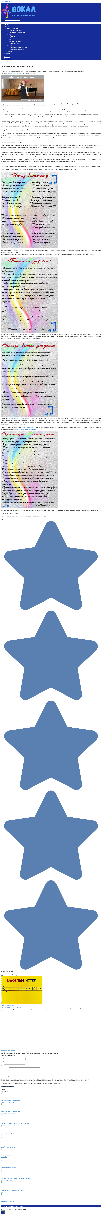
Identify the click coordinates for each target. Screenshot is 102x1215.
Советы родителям (16, 30)
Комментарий (5, 1077)
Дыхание (13, 38)
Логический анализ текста (8, 1167)
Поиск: (3, 20)
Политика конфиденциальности (13, 1206)
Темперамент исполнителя (8, 1146)
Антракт (9, 45)
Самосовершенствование (15, 41)
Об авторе (7, 53)
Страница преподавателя (17, 32)
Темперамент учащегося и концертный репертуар (15, 1052)
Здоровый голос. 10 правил (9, 1134)
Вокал (9, 34)
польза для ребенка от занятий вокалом (19, 418)
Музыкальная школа (13, 28)
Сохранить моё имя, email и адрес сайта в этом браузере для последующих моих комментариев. (31, 1083)
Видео (9, 40)
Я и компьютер (14, 43)
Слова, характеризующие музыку (11, 1111)
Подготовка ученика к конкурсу (10, 1100)
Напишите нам (8, 59)
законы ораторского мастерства (26, 429)
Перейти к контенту (6, 1)
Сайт (2, 1065)
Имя (2, 1059)
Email (3, 1062)
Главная (6, 24)
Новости (9, 51)
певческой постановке (28, 427)
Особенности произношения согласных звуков (15, 1123)
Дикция (12, 36)
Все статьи (7, 57)
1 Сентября (4, 1157)
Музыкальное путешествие (18, 47)
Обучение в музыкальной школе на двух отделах (15, 1178)
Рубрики (6, 26)
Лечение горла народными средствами (12, 1190)
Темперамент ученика (7, 1201)
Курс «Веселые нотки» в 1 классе (11, 1007)
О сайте (6, 55)
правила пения (18, 250)
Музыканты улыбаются (17, 49)
